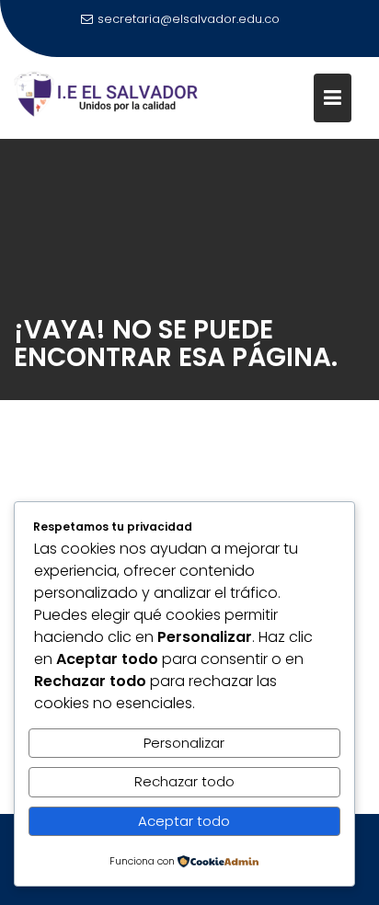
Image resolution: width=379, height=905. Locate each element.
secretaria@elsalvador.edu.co (189, 19)
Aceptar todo (184, 821)
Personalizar (184, 742)
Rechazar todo (184, 781)
